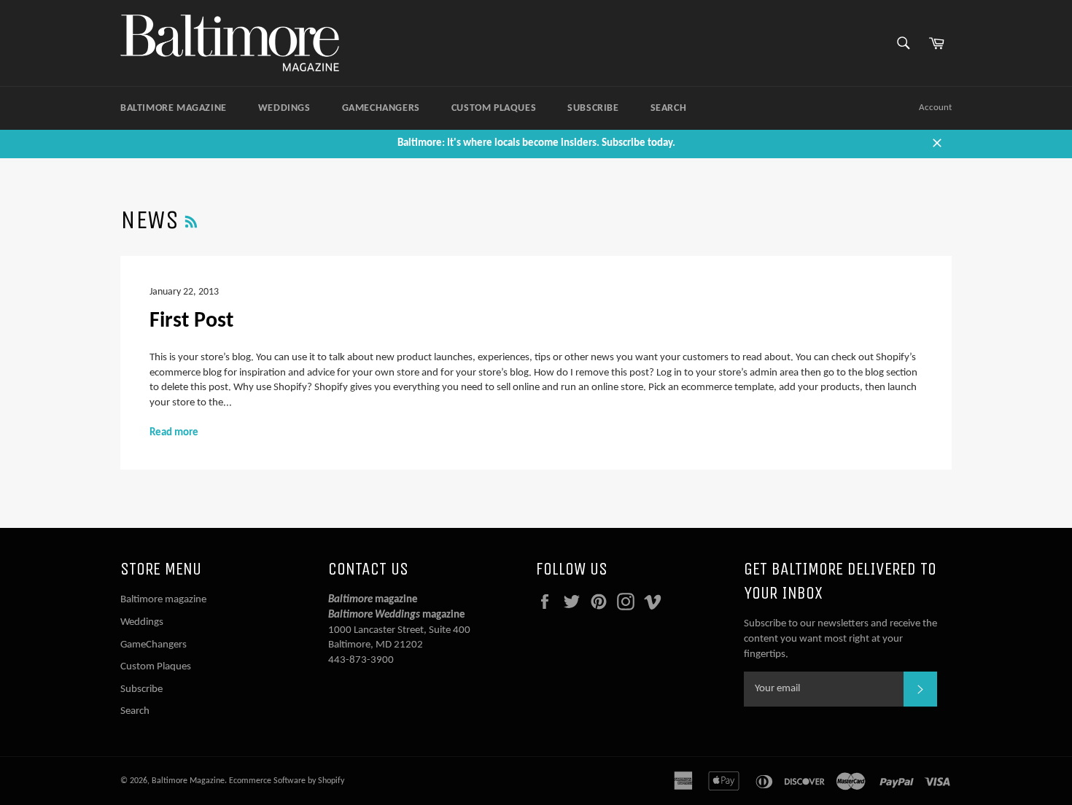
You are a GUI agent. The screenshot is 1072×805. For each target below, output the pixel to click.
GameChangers (381, 108)
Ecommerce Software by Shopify (286, 781)
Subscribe (592, 108)
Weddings (284, 108)
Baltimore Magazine (188, 781)
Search (668, 108)
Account (935, 107)
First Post (191, 321)
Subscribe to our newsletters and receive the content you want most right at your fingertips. (840, 638)
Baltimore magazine (173, 108)
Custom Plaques (493, 108)
